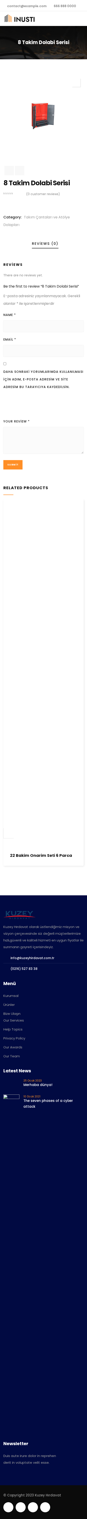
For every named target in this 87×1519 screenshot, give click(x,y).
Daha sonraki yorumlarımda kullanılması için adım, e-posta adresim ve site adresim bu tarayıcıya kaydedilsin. (43, 379)
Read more (9, 833)
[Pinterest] (33, 1507)
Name (9, 315)
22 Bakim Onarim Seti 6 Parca (41, 855)
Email (9, 339)
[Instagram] (45, 1507)
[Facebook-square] (21, 1507)
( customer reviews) (43, 194)
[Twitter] (8, 1507)
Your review (16, 421)
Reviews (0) (45, 243)
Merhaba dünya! (37, 1084)
